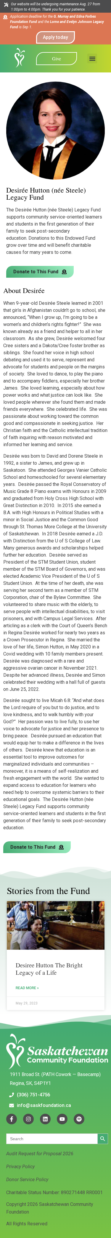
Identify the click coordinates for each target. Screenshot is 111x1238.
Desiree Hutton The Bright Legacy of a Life (49, 969)
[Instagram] (28, 1119)
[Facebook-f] (11, 1119)
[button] (92, 58)
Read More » (27, 988)
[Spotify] (79, 1119)
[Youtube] (62, 1119)
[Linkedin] (45, 1119)
